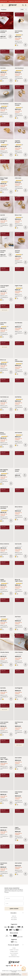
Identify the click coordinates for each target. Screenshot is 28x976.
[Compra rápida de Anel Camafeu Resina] (25, 45)
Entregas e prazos (14, 951)
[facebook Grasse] (15, 965)
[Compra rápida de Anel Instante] (25, 445)
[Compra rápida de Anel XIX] (11, 225)
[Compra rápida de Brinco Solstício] (11, 556)
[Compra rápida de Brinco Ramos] (25, 519)
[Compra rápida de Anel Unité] (11, 629)
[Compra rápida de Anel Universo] (11, 802)
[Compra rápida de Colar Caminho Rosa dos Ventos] (11, 734)
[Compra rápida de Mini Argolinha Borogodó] (11, 483)
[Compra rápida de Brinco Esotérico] (11, 446)
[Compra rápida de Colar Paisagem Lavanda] (11, 299)
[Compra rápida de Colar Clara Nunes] (11, 336)
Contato (14, 948)
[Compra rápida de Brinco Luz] (11, 372)
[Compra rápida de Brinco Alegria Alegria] (11, 191)
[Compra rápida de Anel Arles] (11, 80)
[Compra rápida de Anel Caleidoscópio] (25, 373)
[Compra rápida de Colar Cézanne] (25, 664)
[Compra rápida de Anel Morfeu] (25, 409)
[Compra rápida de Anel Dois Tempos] (25, 262)
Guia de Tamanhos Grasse (14, 956)
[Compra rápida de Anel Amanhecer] (25, 80)
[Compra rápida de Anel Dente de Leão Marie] (11, 520)
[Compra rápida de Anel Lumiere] (25, 874)
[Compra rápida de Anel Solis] (11, 699)
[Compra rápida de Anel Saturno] (11, 836)
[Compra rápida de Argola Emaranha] (25, 839)
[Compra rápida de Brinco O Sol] (25, 227)
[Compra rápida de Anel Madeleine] (11, 116)
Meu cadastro (14, 917)
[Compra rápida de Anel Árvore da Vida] (25, 732)
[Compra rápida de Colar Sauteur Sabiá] (25, 804)
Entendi (24, 974)
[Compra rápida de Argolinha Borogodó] (25, 154)
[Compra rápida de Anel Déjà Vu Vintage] (11, 154)
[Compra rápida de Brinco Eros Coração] (25, 117)
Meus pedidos (14, 919)
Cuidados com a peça (14, 949)
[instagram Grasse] (12, 965)
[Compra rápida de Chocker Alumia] (11, 664)
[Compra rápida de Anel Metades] (25, 333)
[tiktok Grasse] (18, 965)
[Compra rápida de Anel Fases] (25, 629)
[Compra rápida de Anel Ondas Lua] (11, 409)
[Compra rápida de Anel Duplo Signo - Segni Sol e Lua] (11, 767)
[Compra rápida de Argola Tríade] (25, 298)
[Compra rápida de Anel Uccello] (25, 556)
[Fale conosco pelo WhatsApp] (23, 969)
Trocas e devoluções (14, 953)
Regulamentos (14, 954)
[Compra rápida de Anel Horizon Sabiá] (11, 875)
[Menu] (2, 5)
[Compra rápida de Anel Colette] (25, 768)
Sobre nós (14, 916)
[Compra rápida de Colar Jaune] (25, 190)
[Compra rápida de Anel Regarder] (25, 699)
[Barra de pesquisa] (23, 5)
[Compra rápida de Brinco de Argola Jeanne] (25, 593)
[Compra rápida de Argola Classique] (11, 593)
